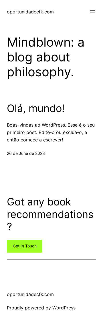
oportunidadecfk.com (30, 12)
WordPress (64, 308)
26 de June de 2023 (26, 153)
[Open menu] (92, 11)
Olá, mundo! (36, 108)
